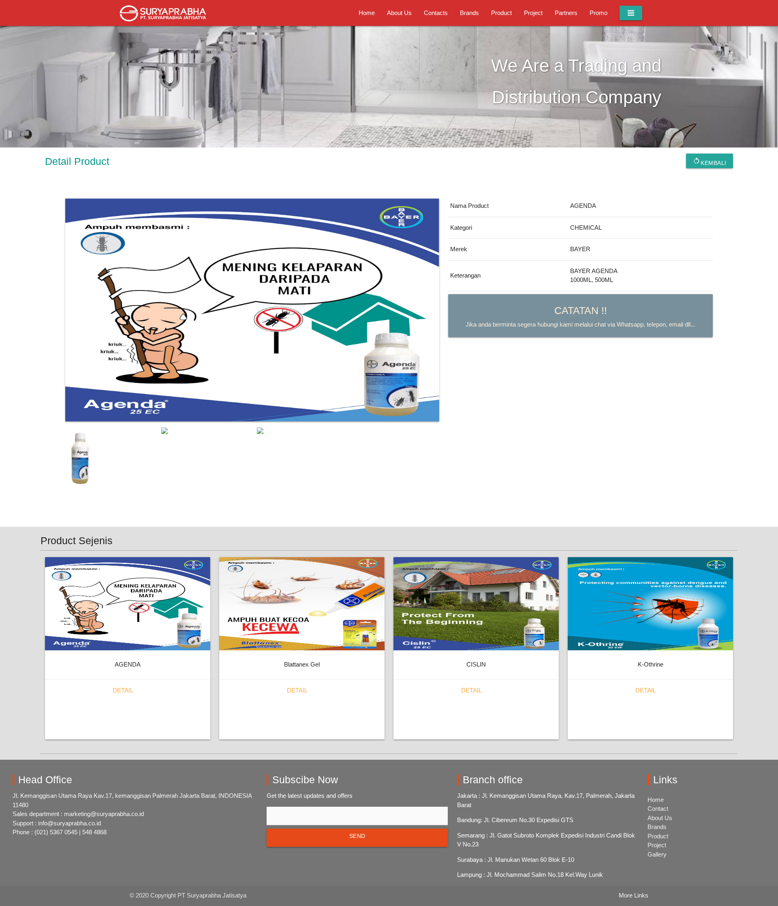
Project (533, 12)
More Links (633, 895)
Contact (658, 808)
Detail (123, 690)
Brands (469, 12)
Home (367, 12)
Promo (598, 12)
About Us (399, 12)
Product (501, 12)
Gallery (657, 854)
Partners (566, 12)
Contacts (436, 12)
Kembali (710, 161)
